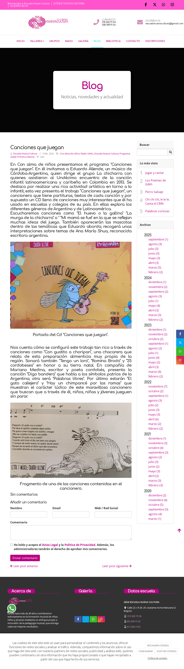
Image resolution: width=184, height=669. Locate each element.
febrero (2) (155, 272)
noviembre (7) (157, 386)
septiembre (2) (158, 292)
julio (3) (153, 249)
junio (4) (153, 358)
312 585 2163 (133, 626)
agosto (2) (155, 348)
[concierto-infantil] (105, 607)
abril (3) (153, 263)
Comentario (18, 522)
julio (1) (153, 301)
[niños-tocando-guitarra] (92, 607)
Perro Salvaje (154, 192)
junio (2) (153, 466)
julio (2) (153, 405)
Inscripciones (155, 41)
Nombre (16, 508)
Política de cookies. (157, 658)
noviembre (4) (157, 500)
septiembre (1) (158, 239)
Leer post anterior (25, 566)
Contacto (133, 41)
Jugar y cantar (154, 173)
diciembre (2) (157, 495)
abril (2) (153, 476)
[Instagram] (172, 4)
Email (56, 508)
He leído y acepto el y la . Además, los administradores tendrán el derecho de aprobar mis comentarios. (64, 547)
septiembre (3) (158, 452)
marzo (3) (154, 315)
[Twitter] (154, 4)
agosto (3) (155, 244)
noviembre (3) (157, 443)
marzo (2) (154, 424)
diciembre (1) (157, 282)
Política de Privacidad (80, 545)
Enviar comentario (25, 558)
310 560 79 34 (134, 616)
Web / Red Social (106, 508)
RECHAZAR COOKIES (158, 645)
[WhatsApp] (163, 4)
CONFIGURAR (146, 651)
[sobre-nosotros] (78, 607)
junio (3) (153, 253)
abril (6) (153, 419)
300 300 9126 (133, 621)
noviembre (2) (157, 287)
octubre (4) (155, 448)
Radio (69, 41)
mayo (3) (154, 258)
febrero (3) (155, 485)
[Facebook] (146, 4)
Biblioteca (113, 41)
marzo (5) (154, 267)
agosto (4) (155, 514)
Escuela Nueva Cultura (25, 153)
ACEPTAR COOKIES (166, 651)
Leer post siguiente (115, 566)
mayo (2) (154, 362)
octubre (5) (155, 505)
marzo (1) (154, 519)
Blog (97, 41)
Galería (83, 41)
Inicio (21, 41)
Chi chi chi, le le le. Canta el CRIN (157, 201)
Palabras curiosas (157, 211)
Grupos (54, 41)
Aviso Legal (50, 545)
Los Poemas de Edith (155, 182)
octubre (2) (155, 339)
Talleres (36, 41)
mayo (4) (154, 306)
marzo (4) (154, 372)
